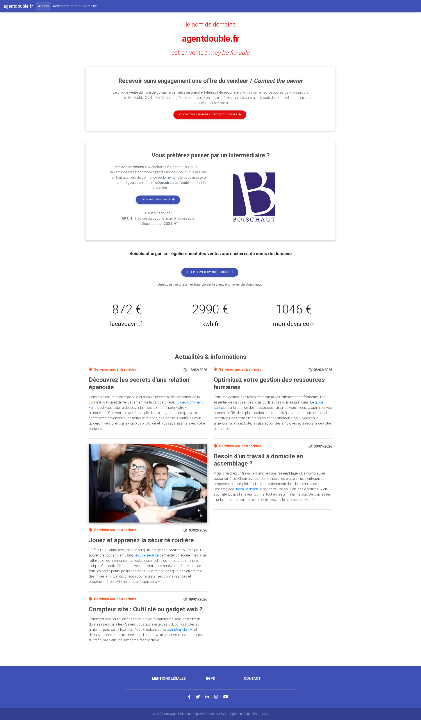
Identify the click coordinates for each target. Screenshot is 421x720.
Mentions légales (169, 678)
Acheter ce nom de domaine (75, 6)
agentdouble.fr (210, 39)
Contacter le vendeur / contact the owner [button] (208, 114)
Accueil (44, 6)
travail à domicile (249, 489)
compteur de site (180, 630)
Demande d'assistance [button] (156, 199)
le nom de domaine (210, 24)
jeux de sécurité (147, 555)
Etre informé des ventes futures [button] (208, 272)
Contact (252, 678)
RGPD (210, 678)
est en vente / (210, 52)
